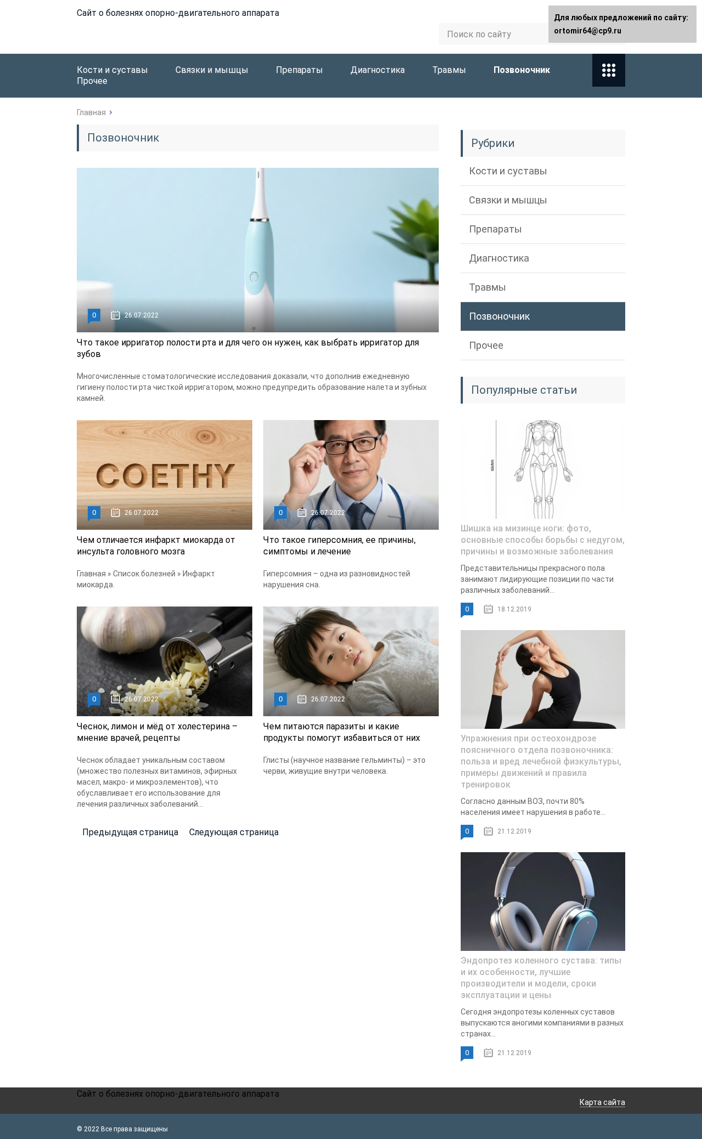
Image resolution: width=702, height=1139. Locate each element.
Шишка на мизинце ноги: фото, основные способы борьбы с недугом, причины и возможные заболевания (543, 540)
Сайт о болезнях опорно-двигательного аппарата (178, 13)
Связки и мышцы (212, 70)
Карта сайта (602, 1102)
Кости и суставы (112, 70)
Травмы (449, 70)
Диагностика (377, 70)
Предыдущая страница (130, 832)
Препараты (299, 70)
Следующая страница (234, 832)
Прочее (92, 81)
